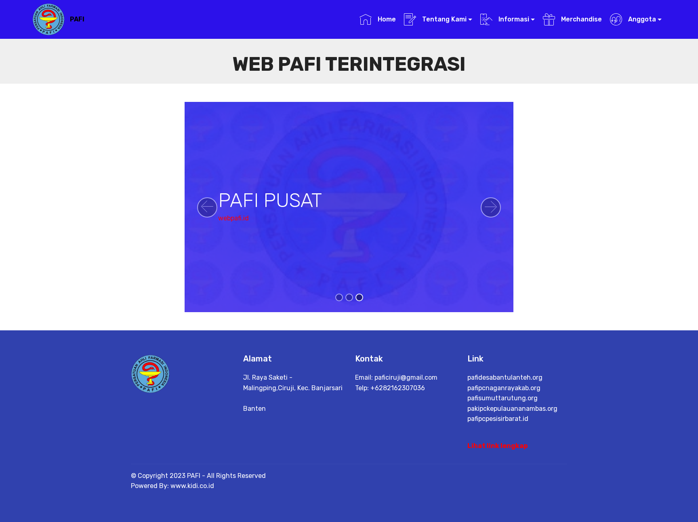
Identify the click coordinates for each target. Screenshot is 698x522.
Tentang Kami (443, 19)
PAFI (77, 19)
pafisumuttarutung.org (502, 398)
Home (385, 19)
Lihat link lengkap (497, 446)
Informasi (513, 19)
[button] (207, 207)
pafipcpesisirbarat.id (497, 419)
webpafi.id (233, 218)
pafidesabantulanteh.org (504, 377)
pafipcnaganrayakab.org (503, 388)
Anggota (641, 19)
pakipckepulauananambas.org (512, 408)
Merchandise (580, 19)
